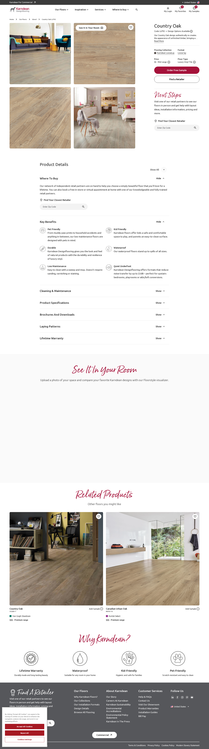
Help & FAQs (145, 696)
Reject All (25, 733)
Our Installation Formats (87, 704)
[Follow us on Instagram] (182, 697)
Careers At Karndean (117, 700)
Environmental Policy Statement (117, 716)
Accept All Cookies (25, 726)
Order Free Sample (177, 70)
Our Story (111, 696)
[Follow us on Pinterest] (187, 697)
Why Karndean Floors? (85, 696)
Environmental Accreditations (114, 710)
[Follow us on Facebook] (177, 697)
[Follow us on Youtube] (192, 697)
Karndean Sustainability (118, 704)
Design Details (81, 708)
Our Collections (82, 700)
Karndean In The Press (118, 721)
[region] (24, 727)
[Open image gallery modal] (40, 53)
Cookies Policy (168, 745)
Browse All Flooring (84, 712)
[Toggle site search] (136, 9)
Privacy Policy (154, 745)
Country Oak (16, 608)
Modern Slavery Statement (187, 745)
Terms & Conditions (137, 745)
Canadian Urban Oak (116, 608)
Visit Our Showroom (148, 704)
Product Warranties (148, 708)
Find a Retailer (176, 79)
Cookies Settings (25, 739)
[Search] (195, 127)
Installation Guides (148, 712)
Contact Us (144, 700)
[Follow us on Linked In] (173, 697)
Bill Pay (142, 716)
